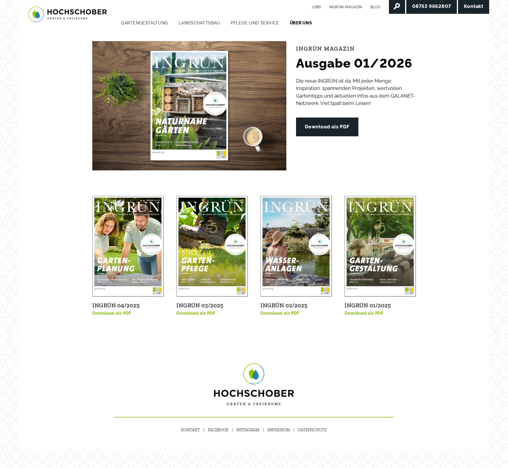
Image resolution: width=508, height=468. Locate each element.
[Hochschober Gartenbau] (67, 14)
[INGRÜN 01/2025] (380, 246)
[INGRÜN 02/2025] (296, 246)
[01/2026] (189, 105)
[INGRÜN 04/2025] (127, 246)
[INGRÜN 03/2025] (212, 246)
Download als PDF (327, 127)
